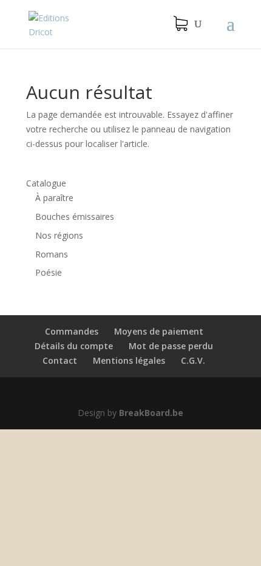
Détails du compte (74, 346)
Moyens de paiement (158, 331)
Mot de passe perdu (171, 346)
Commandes (71, 331)
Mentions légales (129, 360)
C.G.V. (193, 360)
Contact (59, 360)
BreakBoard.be (151, 412)
